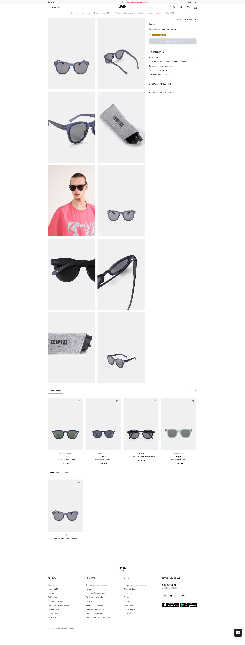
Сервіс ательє (130, 609)
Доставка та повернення (96, 585)
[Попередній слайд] (91, 2)
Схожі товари (55, 391)
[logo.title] (122, 569)
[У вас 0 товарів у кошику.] (195, 7)
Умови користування (94, 605)
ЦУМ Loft (127, 613)
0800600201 (56, 7)
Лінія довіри (53, 613)
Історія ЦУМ (53, 589)
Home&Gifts (107, 13)
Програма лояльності (95, 609)
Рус (194, 2)
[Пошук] (173, 7)
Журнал (51, 585)
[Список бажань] (188, 7)
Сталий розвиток (55, 601)
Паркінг (127, 601)
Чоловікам (85, 13)
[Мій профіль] (181, 7)
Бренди (149, 13)
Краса (140, 13)
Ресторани (128, 605)
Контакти (52, 617)
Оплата (89, 601)
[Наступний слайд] (154, 2)
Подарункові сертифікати (135, 585)
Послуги (127, 597)
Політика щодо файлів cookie (98, 617)
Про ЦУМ (170, 13)
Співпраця (52, 597)
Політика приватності (95, 613)
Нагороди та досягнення (58, 605)
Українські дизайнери (125, 13)
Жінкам (74, 13)
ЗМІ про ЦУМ (53, 609)
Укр (189, 2)
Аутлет (159, 13)
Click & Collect (130, 589)
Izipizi (152, 24)
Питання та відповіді (94, 597)
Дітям (96, 13)
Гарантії (89, 589)
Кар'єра (51, 593)
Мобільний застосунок (95, 593)
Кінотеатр (128, 593)
